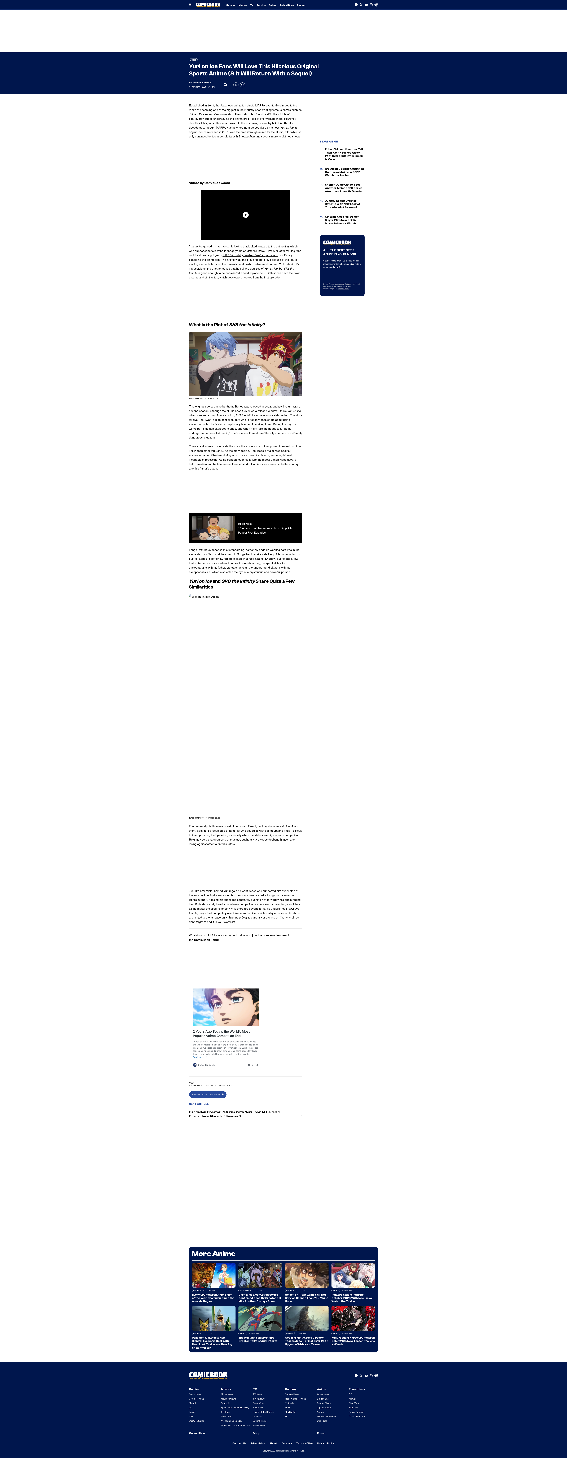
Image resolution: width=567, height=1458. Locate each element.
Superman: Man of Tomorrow (235, 1425)
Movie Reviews (228, 1398)
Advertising (258, 1443)
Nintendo (289, 1403)
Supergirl (225, 1403)
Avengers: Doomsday (231, 1420)
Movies (242, 5)
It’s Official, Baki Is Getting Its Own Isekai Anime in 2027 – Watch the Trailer (344, 172)
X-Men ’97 (258, 1407)
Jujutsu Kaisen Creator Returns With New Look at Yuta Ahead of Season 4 (342, 204)
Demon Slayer (324, 1403)
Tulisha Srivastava (201, 82)
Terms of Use (342, 286)
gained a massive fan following (215, 246)
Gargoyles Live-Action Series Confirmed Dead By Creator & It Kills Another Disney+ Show (259, 1298)
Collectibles (286, 5)
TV (252, 5)
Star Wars (354, 1403)
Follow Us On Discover (207, 1094)
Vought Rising (260, 1420)
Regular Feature (197, 1085)
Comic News (195, 1394)
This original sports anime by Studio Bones (216, 406)
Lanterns (257, 1416)
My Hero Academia (326, 1416)
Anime (272, 5)
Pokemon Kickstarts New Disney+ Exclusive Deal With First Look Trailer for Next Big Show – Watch (212, 1342)
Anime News (323, 1394)
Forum (301, 5)
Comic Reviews (196, 1398)
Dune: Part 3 (227, 1416)
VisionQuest (259, 1425)
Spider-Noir (258, 1403)
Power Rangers (356, 1411)
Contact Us (239, 1443)
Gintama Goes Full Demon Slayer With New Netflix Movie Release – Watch (342, 220)
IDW (191, 1416)
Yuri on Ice (287, 127)
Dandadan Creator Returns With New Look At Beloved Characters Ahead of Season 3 (234, 1114)
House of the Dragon (263, 1411)
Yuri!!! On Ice (225, 1085)
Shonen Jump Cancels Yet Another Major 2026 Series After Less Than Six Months (343, 188)
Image (192, 1411)
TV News (257, 1394)
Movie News (227, 1394)
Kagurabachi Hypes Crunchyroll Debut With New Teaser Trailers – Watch (353, 1341)
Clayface (225, 1411)
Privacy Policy (343, 288)
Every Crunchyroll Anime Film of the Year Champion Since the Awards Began (213, 1298)
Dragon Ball (323, 1398)
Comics (231, 5)
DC (190, 1407)
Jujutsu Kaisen (324, 1407)
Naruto (320, 1411)
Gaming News (292, 1394)
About (273, 1443)
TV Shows (244, 1290)
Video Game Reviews (295, 1398)
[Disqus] (245, 1160)
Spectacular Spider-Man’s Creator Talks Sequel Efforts (257, 1339)
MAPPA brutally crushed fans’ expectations (250, 255)
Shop (256, 1433)
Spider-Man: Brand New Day (235, 1407)
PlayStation (290, 1411)
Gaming (261, 5)
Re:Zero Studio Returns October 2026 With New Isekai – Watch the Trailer (353, 1298)
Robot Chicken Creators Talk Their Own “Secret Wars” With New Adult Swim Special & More (344, 154)
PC (286, 1416)
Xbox (287, 1407)
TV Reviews (259, 1398)
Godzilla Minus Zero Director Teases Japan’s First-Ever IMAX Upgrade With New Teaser (306, 1341)
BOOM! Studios (196, 1420)
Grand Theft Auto (357, 1416)
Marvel (192, 1403)
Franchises (357, 1389)
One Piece (322, 1420)
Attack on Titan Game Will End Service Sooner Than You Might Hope (306, 1298)
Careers (286, 1443)
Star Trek (353, 1407)
